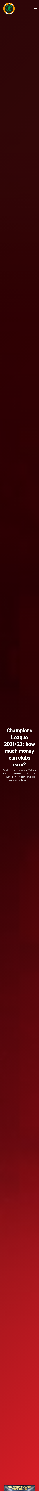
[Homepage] (9, 8)
